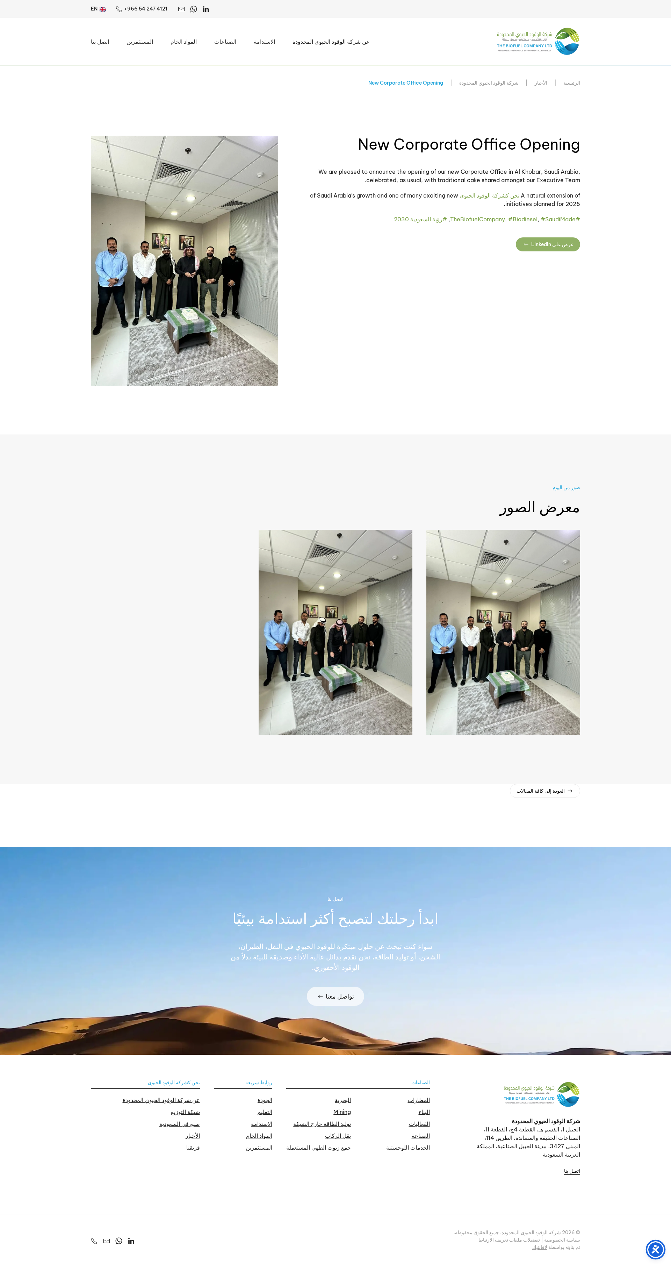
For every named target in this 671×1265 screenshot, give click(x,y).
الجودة (265, 1099)
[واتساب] (193, 9)
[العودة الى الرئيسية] (538, 41)
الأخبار (193, 1135)
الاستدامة (261, 1123)
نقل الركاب (338, 1135)
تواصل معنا (340, 996)
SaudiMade (558, 219)
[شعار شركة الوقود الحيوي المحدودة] (541, 1094)
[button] (184, 260)
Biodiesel (522, 219)
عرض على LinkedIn (552, 244)
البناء (424, 1111)
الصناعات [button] (225, 41)
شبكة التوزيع (185, 1111)
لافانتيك (539, 1247)
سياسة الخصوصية (562, 1240)
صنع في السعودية (179, 1123)
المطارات (419, 1099)
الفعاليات (419, 1123)
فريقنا (193, 1147)
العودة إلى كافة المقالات (541, 791)
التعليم (264, 1111)
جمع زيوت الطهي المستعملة (318, 1147)
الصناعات (420, 1082)
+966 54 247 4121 (145, 9)
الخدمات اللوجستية (408, 1147)
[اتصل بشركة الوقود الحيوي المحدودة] (94, 1240)
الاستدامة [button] (264, 41)
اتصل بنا (100, 41)
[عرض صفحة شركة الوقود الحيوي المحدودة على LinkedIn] (131, 1240)
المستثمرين (140, 41)
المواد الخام (184, 41)
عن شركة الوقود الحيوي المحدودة (161, 1099)
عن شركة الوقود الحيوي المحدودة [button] (331, 41)
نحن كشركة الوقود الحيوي (489, 195)
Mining (342, 1111)
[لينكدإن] (205, 9)
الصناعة (421, 1135)
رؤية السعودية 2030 (420, 219)
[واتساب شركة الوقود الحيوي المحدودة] (118, 1240)
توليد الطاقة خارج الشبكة (322, 1123)
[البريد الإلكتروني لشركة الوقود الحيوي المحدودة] (181, 9)
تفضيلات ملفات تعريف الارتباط (509, 1240)
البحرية (343, 1099)
